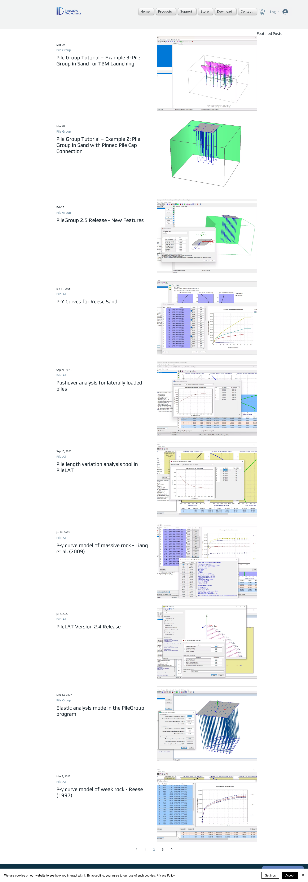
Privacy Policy (166, 875)
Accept (289, 875)
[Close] (302, 875)
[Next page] (171, 849)
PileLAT (61, 294)
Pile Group (63, 50)
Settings (270, 875)
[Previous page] (136, 849)
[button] (166, 11)
